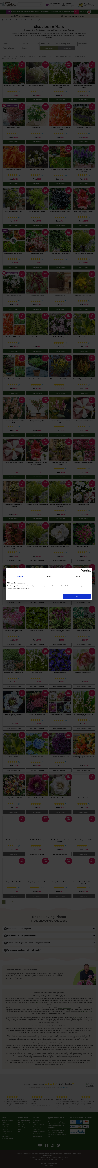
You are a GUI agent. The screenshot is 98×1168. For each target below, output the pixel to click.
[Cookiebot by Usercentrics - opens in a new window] (82, 570)
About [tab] (78, 576)
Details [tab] (49, 576)
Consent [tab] (20, 576)
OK (77, 596)
